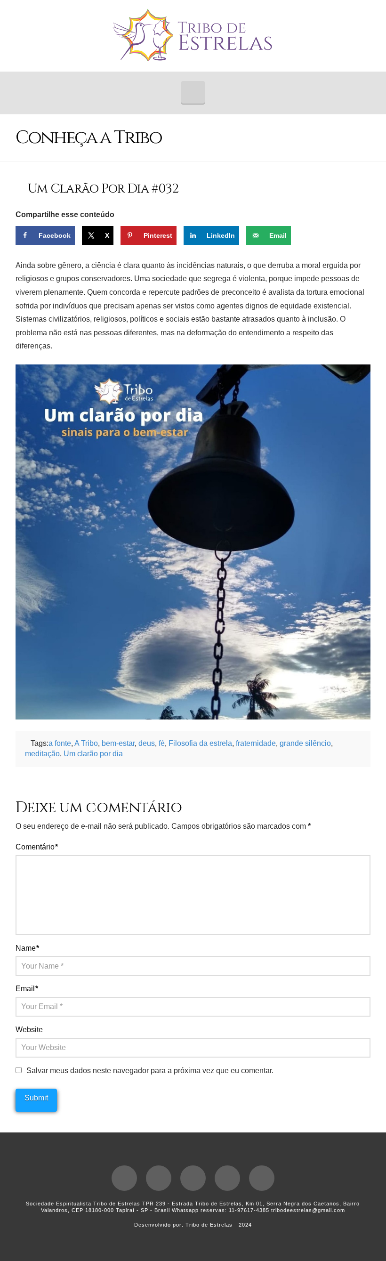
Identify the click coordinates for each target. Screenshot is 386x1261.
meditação (42, 754)
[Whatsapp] (261, 1178)
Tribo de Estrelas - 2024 (218, 1225)
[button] (193, 92)
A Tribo (86, 743)
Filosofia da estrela (200, 743)
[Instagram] (227, 1178)
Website (29, 1030)
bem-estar (118, 743)
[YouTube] (193, 1178)
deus (146, 743)
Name (27, 948)
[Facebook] (124, 1178)
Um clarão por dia (93, 754)
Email (27, 989)
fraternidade (256, 743)
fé (162, 743)
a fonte (59, 743)
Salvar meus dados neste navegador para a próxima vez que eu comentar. (149, 1071)
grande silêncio (305, 743)
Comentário (37, 847)
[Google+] (158, 1178)
